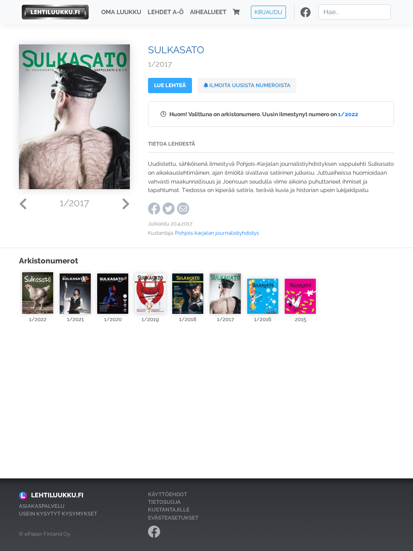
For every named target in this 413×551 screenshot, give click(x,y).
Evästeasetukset (173, 518)
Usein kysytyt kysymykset (58, 514)
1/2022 (348, 114)
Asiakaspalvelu (42, 506)
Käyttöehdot (167, 494)
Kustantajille (169, 510)
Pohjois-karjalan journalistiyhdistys (217, 233)
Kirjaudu (268, 11)
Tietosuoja (164, 502)
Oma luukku (121, 12)
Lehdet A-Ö (166, 12)
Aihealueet (208, 12)
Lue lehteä (170, 85)
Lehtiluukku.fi (57, 495)
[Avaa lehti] (37, 293)
